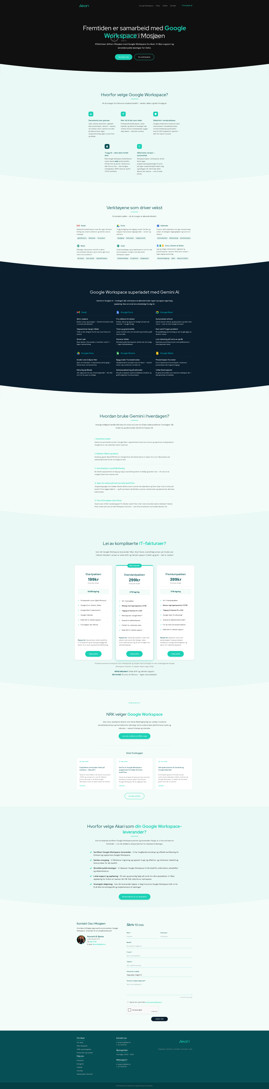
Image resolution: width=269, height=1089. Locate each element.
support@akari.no (124, 1064)
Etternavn (164, 933)
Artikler (165, 6)
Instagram (80, 1064)
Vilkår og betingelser (84, 1049)
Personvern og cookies (85, 1053)
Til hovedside (186, 6)
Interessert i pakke (133, 971)
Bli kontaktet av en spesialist (134, 897)
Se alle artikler (134, 796)
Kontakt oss (124, 57)
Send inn (159, 1019)
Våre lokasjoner (82, 1046)
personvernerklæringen (154, 1002)
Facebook (80, 1060)
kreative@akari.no (124, 1042)
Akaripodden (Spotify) (85, 1074)
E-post (130, 952)
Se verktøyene (144, 57)
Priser (158, 6)
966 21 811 (93, 942)
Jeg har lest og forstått (145, 1002)
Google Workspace (146, 6)
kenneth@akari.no (99, 944)
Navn (129, 933)
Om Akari (80, 1042)
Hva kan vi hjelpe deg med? (136, 981)
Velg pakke (93, 654)
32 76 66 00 (122, 1045)
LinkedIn (79, 1067)
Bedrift (129, 942)
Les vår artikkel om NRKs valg (134, 736)
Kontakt (173, 6)
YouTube (80, 1071)
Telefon (130, 962)
